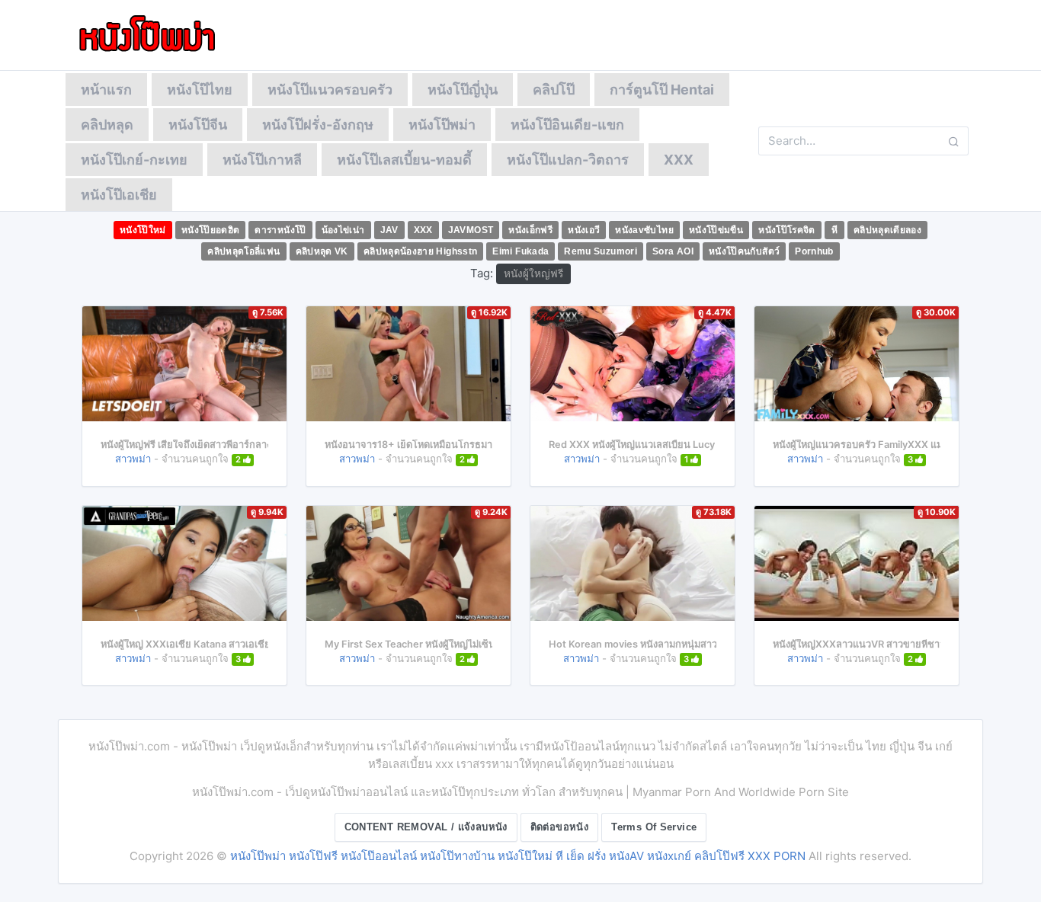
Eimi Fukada (520, 251)
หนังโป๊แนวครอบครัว (329, 90)
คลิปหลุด (107, 125)
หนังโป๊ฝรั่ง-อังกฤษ (317, 125)
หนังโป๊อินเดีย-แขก (567, 125)
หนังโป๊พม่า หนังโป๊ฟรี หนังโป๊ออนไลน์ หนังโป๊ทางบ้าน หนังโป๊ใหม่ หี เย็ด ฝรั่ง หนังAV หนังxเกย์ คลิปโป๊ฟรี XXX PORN (518, 856)
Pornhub (814, 251)
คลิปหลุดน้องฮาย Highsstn (421, 251)
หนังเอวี (584, 230)
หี (834, 230)
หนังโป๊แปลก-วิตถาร (568, 160)
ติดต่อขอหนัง (559, 827)
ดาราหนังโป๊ (280, 230)
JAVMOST (471, 230)
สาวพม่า (133, 459)
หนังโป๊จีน (197, 125)
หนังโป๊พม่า (442, 125)
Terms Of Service (654, 827)
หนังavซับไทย (644, 230)
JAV (389, 230)
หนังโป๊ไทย (199, 90)
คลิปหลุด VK (322, 251)
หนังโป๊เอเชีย (119, 195)
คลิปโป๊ (554, 90)
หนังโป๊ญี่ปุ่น (463, 90)
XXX (678, 160)
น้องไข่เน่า (343, 230)
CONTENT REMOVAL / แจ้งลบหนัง (426, 827)
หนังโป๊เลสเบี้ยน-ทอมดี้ (404, 160)
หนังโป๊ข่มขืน (716, 230)
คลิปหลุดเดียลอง (887, 230)
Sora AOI (672, 251)
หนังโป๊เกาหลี (262, 160)
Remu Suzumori (600, 251)
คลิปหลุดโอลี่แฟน (243, 251)
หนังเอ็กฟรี (530, 230)
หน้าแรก (106, 90)
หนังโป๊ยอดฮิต (210, 230)
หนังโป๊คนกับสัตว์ (744, 251)
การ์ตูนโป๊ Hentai (662, 90)
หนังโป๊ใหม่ (143, 230)
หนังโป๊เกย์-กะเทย (134, 160)
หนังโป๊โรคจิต (786, 230)
